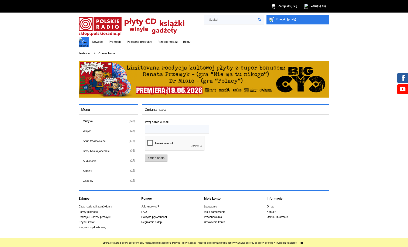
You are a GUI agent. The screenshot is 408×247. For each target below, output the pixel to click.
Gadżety (88, 180)
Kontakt (271, 211)
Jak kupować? (150, 206)
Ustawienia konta (214, 222)
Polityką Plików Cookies (184, 242)
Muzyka (88, 121)
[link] (204, 79)
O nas (270, 206)
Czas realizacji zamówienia (95, 206)
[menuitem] (97, 41)
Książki (87, 170)
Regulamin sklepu (152, 222)
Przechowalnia (213, 217)
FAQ (144, 211)
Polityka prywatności (154, 217)
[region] (204, 79)
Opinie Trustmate (277, 217)
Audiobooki (89, 161)
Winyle (87, 131)
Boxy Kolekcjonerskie (96, 151)
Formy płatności (88, 211)
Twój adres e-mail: (157, 121)
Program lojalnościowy (92, 227)
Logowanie (210, 206)
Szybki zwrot (87, 222)
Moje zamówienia (214, 211)
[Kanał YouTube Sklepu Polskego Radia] (402, 89)
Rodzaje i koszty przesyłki (95, 217)
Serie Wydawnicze (94, 141)
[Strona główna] (132, 25)
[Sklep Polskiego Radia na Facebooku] (402, 78)
